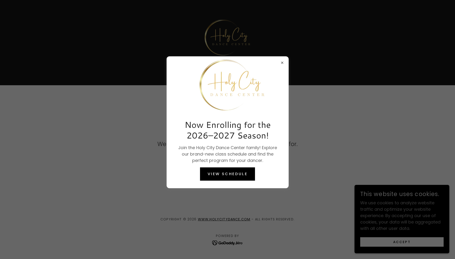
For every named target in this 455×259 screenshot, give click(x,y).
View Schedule (228, 174)
